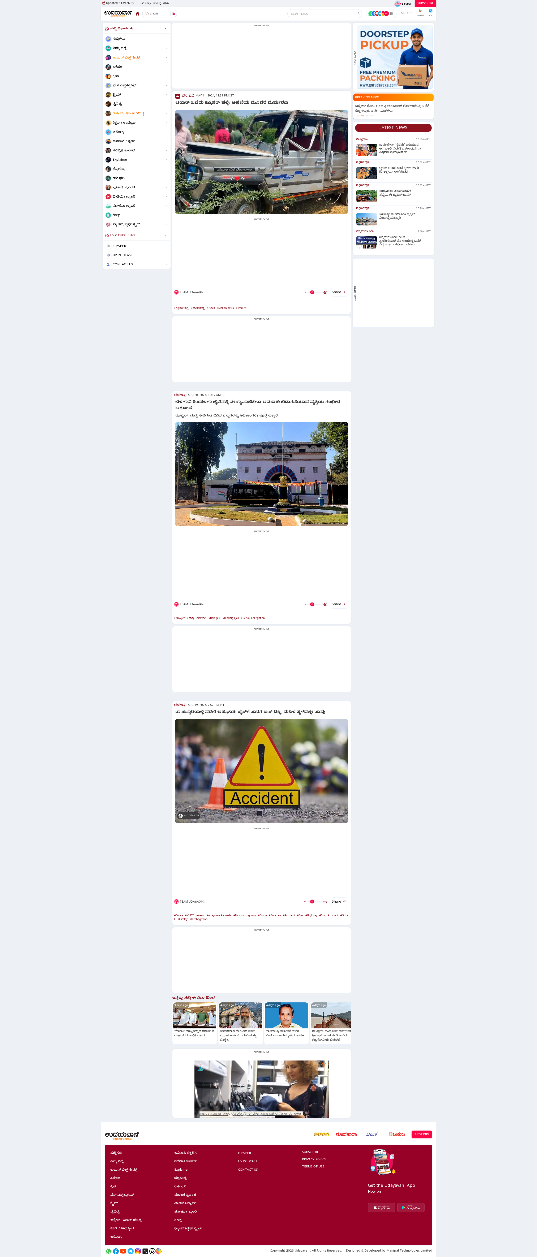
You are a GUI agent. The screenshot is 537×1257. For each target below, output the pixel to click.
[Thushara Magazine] (371, 1134)
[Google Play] (411, 1207)
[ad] (395, 57)
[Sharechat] (158, 1251)
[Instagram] (138, 1251)
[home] (118, 13)
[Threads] (152, 1251)
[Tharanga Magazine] (321, 1134)
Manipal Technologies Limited (409, 1251)
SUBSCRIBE (425, 4)
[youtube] (123, 1251)
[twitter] (145, 1251)
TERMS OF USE (313, 1167)
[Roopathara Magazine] (346, 1134)
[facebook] (116, 1251)
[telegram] (130, 1251)
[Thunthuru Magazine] (396, 1134)
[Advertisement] (261, 58)
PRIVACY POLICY (314, 1160)
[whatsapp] (108, 1251)
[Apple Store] (381, 1207)
